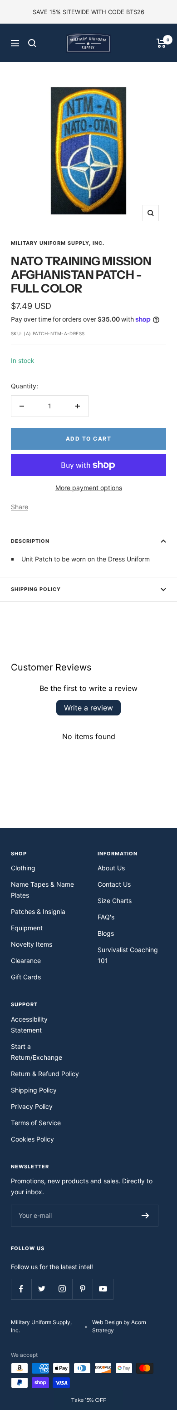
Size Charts (115, 900)
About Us (111, 868)
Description (30, 541)
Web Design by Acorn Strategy (119, 1326)
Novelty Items (31, 944)
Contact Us (114, 884)
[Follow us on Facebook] (21, 1289)
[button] (88, 1400)
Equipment (27, 928)
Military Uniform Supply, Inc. (57, 243)
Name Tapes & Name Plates (42, 889)
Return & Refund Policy (45, 1073)
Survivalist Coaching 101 (128, 955)
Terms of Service (36, 1123)
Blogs (106, 933)
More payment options (88, 488)
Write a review (88, 707)
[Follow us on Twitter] (41, 1289)
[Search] (32, 43)
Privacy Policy (32, 1106)
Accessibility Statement (29, 1024)
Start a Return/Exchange (36, 1052)
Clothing (23, 868)
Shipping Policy (36, 589)
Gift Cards (26, 977)
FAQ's (106, 917)
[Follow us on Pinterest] (82, 1289)
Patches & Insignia (38, 911)
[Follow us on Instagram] (62, 1289)
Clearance (26, 960)
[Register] (145, 1215)
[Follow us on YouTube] (103, 1289)
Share (19, 507)
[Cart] (161, 43)
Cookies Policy (32, 1139)
